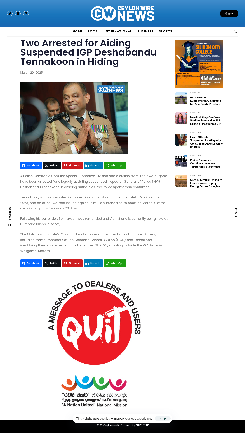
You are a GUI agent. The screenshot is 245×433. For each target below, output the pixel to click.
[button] (234, 31)
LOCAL (93, 31)
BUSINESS (145, 31)
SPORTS (165, 31)
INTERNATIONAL (118, 31)
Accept (162, 418)
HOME (78, 31)
